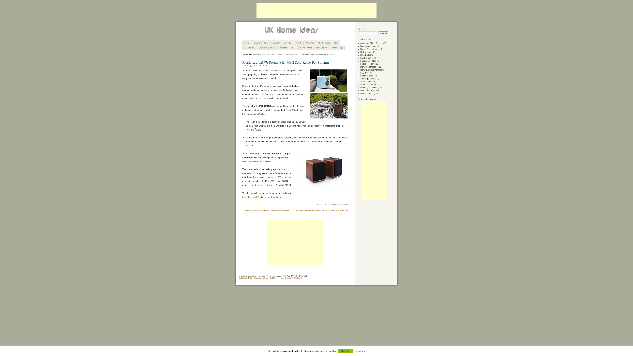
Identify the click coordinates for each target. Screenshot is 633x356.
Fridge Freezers (367, 64)
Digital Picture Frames (370, 49)
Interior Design (337, 48)
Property (298, 43)
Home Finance (306, 48)
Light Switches (366, 76)
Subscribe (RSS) (246, 278)
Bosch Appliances (368, 46)
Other (336, 43)
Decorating (309, 43)
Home (246, 43)
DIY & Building (249, 48)
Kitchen (294, 48)
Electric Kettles (367, 58)
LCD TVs (364, 73)
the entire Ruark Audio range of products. (261, 197)
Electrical (287, 43)
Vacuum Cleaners (368, 85)
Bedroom (276, 43)
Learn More (360, 350)
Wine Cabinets (367, 93)
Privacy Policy (279, 278)
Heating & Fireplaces (278, 48)
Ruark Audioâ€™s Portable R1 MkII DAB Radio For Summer (285, 62)
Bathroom (263, 48)
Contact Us (267, 278)
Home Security (321, 48)
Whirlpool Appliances (369, 90)
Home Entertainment (276, 54)
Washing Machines (368, 88)
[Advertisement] (316, 10)
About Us (257, 278)
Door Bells (365, 55)
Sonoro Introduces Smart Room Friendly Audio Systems (265, 210)
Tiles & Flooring (324, 43)
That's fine (345, 350)
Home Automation (368, 67)
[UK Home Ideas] (292, 32)
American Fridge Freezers (372, 43)
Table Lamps (366, 82)
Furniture (256, 43)
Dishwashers (366, 52)
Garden (266, 43)
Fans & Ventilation (368, 61)
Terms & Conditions (294, 278)
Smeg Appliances (368, 79)
